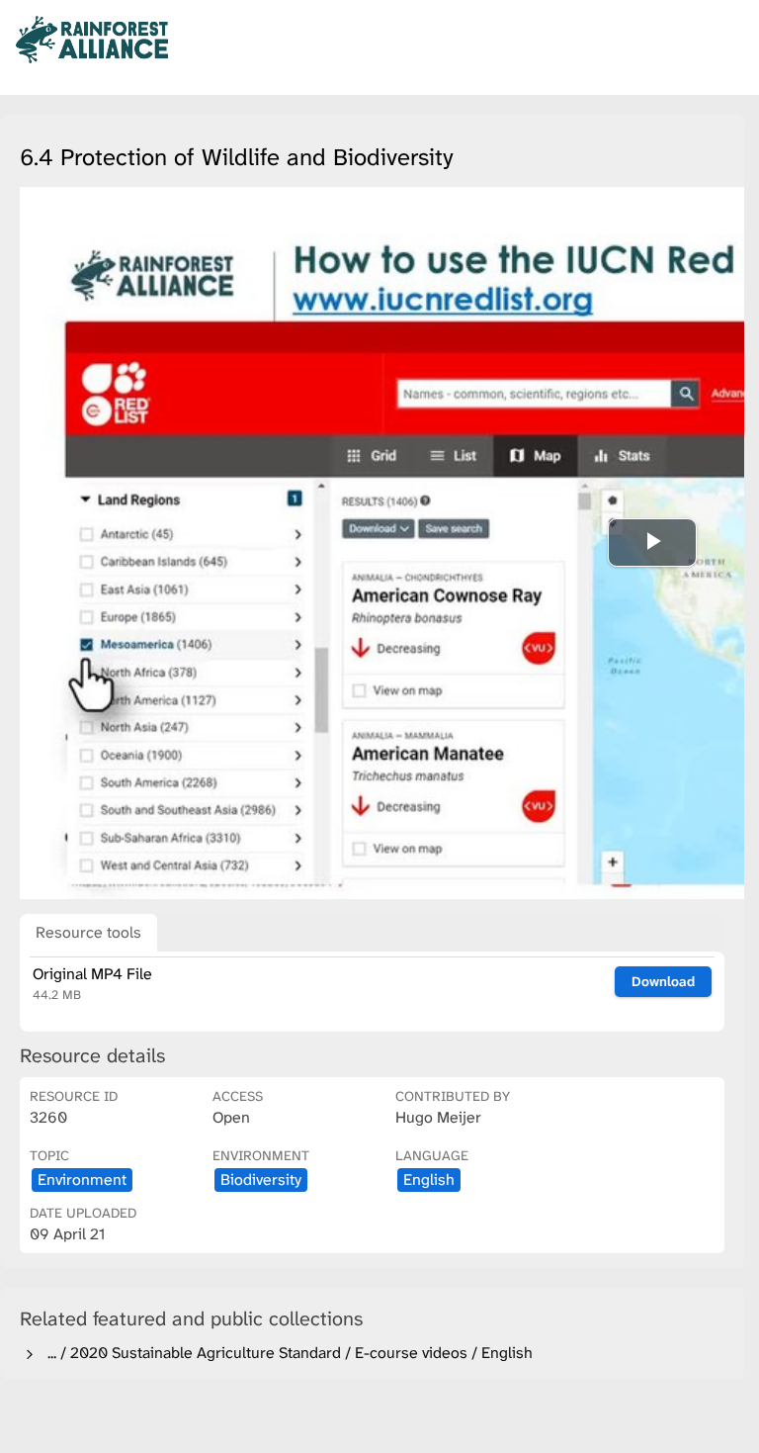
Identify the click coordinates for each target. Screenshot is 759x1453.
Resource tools (88, 932)
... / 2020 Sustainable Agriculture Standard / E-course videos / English (286, 1352)
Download (663, 981)
